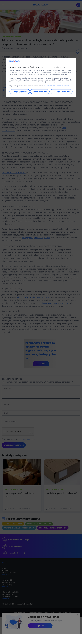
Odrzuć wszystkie (40, 92)
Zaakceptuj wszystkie (61, 92)
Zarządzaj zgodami (19, 92)
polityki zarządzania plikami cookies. (56, 86)
